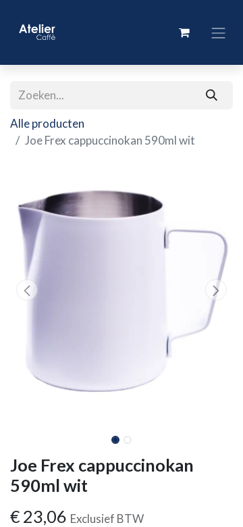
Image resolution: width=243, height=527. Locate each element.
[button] (27, 290)
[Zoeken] (212, 95)
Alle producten (47, 123)
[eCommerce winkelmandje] (184, 32)
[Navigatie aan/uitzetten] (219, 32)
